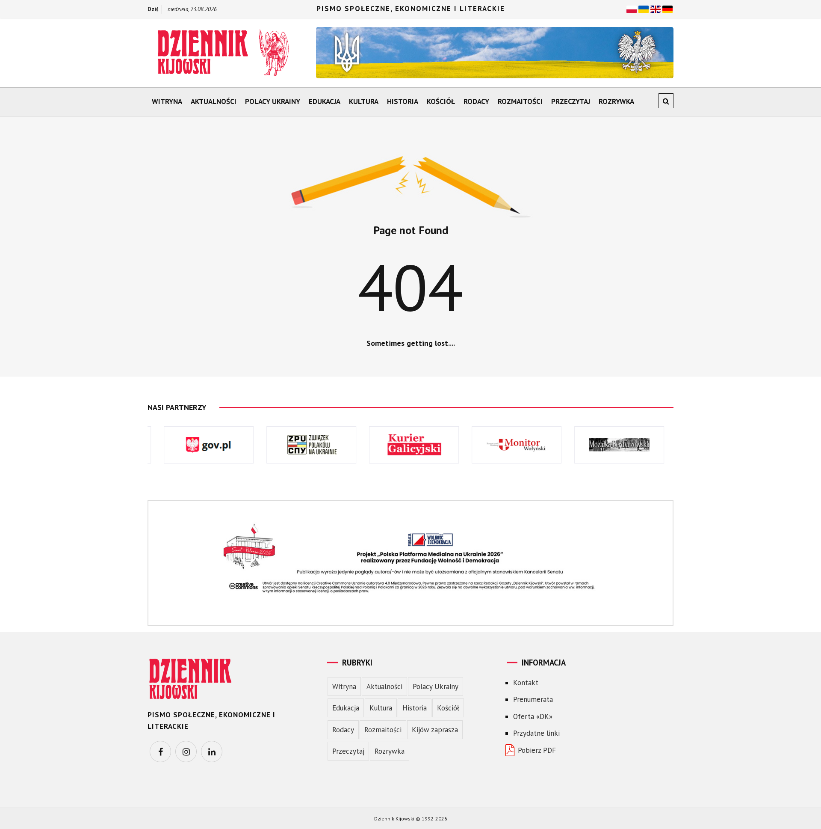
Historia (402, 101)
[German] (667, 8)
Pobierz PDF (537, 750)
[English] (656, 8)
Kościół (441, 101)
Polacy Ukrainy (272, 101)
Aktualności (213, 101)
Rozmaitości (520, 101)
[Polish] (632, 8)
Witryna (167, 101)
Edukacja (324, 101)
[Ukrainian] (644, 8)
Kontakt (525, 682)
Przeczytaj (570, 101)
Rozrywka (616, 101)
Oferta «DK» (532, 716)
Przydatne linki (536, 733)
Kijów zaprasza (435, 729)
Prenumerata (533, 699)
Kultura (363, 101)
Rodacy (476, 101)
